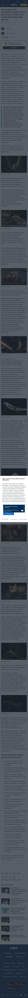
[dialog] (14, 499)
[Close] (24, 478)
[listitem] (13, 507)
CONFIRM (8, 513)
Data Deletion (5, 519)
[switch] (22, 510)
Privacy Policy (22, 519)
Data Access (14, 519)
